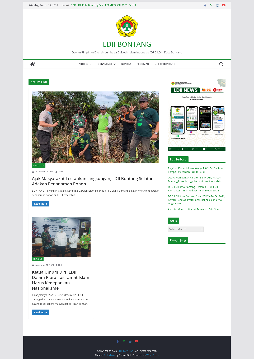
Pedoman (143, 64)
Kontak (126, 64)
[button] (90, 64)
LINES (60, 171)
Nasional (37, 259)
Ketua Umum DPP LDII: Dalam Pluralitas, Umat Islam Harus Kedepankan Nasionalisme (60, 280)
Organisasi (105, 64)
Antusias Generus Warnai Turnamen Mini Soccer (195, 209)
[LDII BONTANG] (33, 64)
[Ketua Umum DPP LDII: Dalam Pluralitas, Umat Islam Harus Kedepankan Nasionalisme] (61, 237)
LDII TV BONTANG (164, 64)
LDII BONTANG (127, 44)
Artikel (83, 64)
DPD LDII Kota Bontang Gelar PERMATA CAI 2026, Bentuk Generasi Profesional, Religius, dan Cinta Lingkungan (104, 7)
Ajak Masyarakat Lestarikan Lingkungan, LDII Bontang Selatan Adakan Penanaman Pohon (93, 181)
